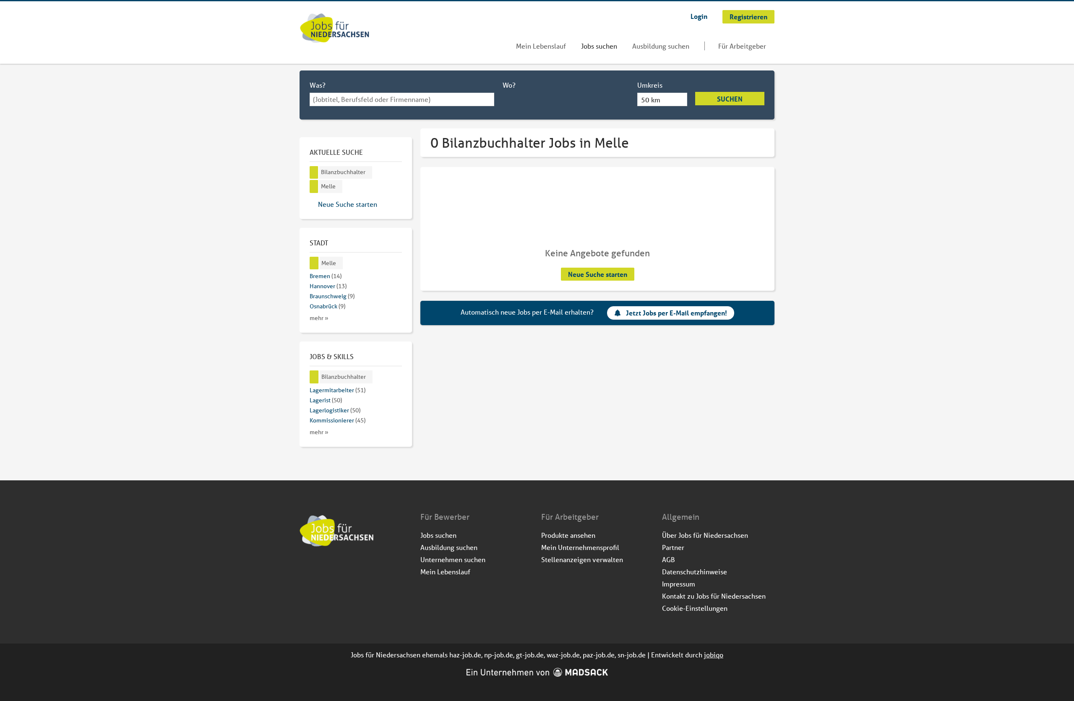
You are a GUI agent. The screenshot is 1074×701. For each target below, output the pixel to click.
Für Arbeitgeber (742, 46)
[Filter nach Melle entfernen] (314, 263)
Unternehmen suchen (452, 559)
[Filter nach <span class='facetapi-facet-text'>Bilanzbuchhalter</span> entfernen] (314, 172)
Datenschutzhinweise (694, 571)
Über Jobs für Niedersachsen (705, 535)
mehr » (319, 318)
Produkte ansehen (568, 535)
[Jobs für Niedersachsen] (335, 29)
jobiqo (713, 654)
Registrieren (748, 16)
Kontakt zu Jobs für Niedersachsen (714, 596)
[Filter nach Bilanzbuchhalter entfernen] (314, 376)
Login (699, 16)
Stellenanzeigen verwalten (582, 559)
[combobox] (402, 99)
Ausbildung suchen (660, 46)
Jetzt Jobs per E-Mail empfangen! (676, 312)
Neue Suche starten (597, 274)
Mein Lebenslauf (541, 46)
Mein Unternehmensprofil (580, 547)
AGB (668, 559)
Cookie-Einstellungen (694, 608)
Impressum (678, 583)
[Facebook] (306, 569)
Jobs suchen (599, 46)
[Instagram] (320, 569)
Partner (673, 547)
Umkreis (649, 85)
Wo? (509, 85)
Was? (318, 85)
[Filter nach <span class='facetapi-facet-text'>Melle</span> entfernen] (314, 186)
